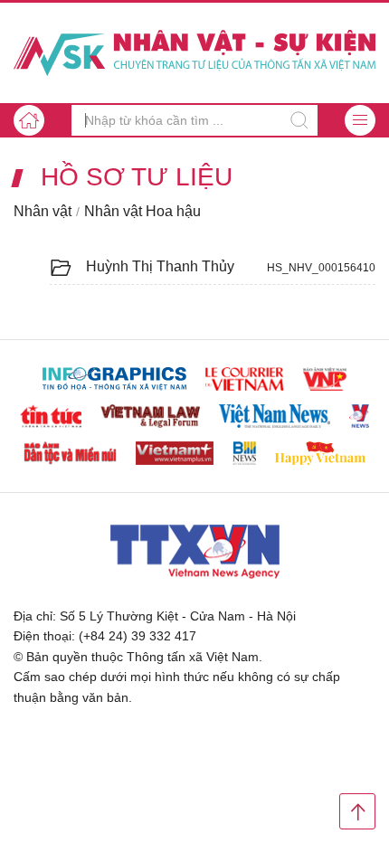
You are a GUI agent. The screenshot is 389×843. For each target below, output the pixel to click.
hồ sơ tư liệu (136, 177)
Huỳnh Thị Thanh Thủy (160, 266)
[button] (360, 120)
